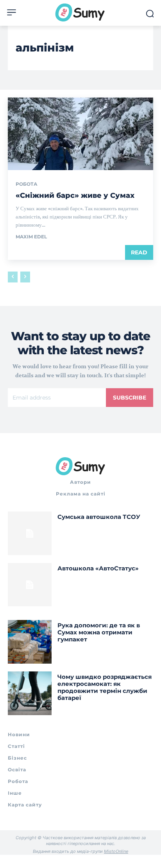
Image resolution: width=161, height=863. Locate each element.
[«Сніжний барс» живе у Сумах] (80, 134)
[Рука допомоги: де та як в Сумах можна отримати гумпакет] (30, 642)
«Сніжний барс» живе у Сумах (75, 195)
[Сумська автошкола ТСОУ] (30, 533)
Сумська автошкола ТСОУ (98, 516)
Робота (27, 184)
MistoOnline (116, 851)
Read (139, 252)
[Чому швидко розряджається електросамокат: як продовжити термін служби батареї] (30, 693)
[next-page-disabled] (25, 277)
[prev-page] (13, 277)
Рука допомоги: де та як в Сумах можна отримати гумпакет (98, 632)
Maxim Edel (31, 237)
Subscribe (129, 397)
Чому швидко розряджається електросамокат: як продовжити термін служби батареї (104, 687)
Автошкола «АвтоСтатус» (98, 568)
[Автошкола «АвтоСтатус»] (30, 585)
